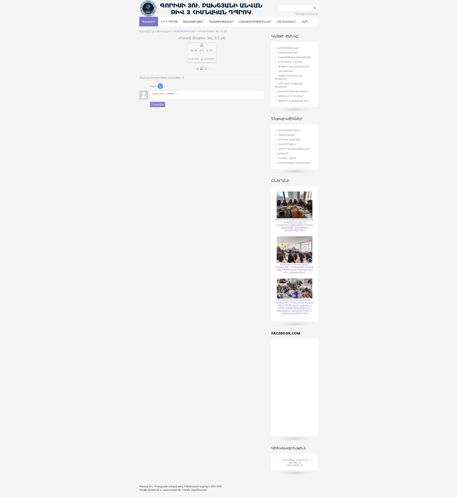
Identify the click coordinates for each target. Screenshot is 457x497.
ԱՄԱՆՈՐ (283, 153)
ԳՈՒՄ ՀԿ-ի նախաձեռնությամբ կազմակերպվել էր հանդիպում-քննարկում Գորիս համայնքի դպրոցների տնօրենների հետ (294, 225)
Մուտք (314, 13)
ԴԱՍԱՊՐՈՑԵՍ (287, 144)
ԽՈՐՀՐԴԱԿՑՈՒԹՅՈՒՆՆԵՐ (294, 149)
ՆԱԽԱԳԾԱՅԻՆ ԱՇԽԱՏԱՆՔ (294, 162)
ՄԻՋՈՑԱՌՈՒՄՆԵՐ (185, 31)
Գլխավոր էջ (146, 31)
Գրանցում (301, 13)
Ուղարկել (157, 104)
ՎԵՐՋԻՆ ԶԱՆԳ (287, 158)
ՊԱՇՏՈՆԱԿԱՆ (286, 135)
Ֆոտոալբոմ (164, 31)
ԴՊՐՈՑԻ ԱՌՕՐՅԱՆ (289, 139)
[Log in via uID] (160, 86)
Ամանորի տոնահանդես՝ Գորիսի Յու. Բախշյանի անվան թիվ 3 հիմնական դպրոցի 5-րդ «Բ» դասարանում (294, 268)
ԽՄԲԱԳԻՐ (209, 59)
